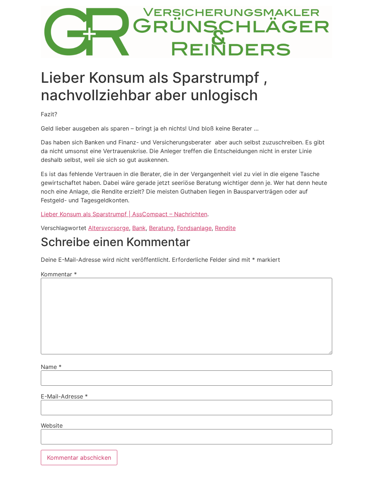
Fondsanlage (194, 228)
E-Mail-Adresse (64, 396)
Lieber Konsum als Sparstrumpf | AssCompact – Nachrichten (124, 214)
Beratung (161, 228)
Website (52, 425)
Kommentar (59, 274)
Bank (139, 228)
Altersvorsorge (108, 228)
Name (51, 367)
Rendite (225, 228)
